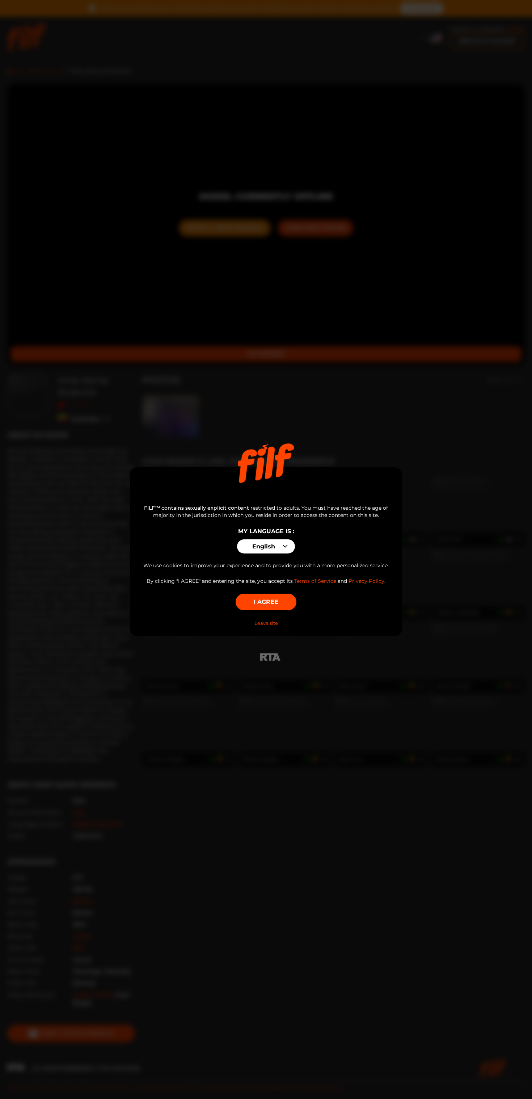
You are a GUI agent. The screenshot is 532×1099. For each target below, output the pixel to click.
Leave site (266, 623)
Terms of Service (315, 581)
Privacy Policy (366, 581)
